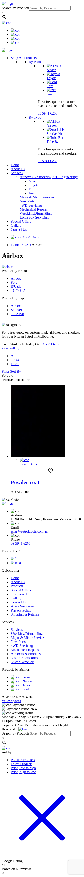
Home (15, 165)
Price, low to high (23, 768)
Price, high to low (23, 772)
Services (17, 173)
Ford (50, 86)
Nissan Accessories (24, 658)
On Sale (16, 360)
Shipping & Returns (25, 614)
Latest (15, 364)
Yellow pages (11, 701)
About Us (18, 169)
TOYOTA (18, 290)
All (13, 356)
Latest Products (21, 764)
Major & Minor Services (37, 197)
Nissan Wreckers (22, 662)
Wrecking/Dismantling (36, 213)
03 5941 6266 (47, 113)
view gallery (10, 348)
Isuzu (50, 94)
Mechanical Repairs (34, 209)
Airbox (52, 125)
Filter (5, 371)
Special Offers (21, 221)
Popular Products (23, 760)
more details (28, 464)
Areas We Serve (22, 606)
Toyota (51, 78)
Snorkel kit (54, 133)
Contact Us (19, 229)
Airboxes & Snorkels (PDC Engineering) (49, 177)
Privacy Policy (21, 610)
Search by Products (15, 8)
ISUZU (25, 245)
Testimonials (19, 594)
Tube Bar (53, 142)
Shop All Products (24, 58)
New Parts (27, 201)
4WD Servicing (31, 205)
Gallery (16, 225)
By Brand (36, 62)
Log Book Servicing (34, 217)
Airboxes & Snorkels (26, 654)
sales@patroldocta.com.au (29, 531)
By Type (35, 117)
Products (17, 586)
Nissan (51, 70)
